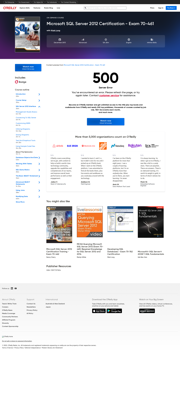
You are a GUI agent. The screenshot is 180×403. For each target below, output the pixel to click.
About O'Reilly (8, 299)
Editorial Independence (33, 348)
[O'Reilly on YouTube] (16, 288)
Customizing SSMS (23, 124)
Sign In (160, 8)
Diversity (5, 323)
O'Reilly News (7, 310)
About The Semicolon (24, 153)
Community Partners (10, 317)
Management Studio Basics (26, 113)
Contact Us (31, 304)
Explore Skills (25, 8)
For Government (24, 2)
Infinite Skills (152, 43)
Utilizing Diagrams (23, 130)
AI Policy (30, 313)
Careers (5, 307)
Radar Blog (48, 8)
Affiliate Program (8, 320)
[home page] (9, 8)
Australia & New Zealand (55, 304)
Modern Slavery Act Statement (52, 348)
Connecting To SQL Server (26, 119)
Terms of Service (7, 348)
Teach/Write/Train (9, 304)
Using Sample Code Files (25, 147)
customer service (109, 95)
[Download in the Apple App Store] (99, 312)
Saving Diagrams (22, 136)
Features (37, 8)
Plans (152, 8)
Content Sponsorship (10, 326)
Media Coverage (8, 313)
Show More (20, 202)
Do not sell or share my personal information (17, 341)
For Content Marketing (68, 2)
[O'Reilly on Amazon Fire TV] (147, 312)
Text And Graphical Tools (25, 141)
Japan (48, 307)
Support (30, 299)
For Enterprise (9, 2)
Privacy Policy (32, 310)
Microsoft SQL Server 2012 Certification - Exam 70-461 (84, 65)
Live (58, 8)
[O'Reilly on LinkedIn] (12, 288)
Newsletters (31, 307)
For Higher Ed (38, 2)
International (52, 299)
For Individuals (52, 2)
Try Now (170, 8)
